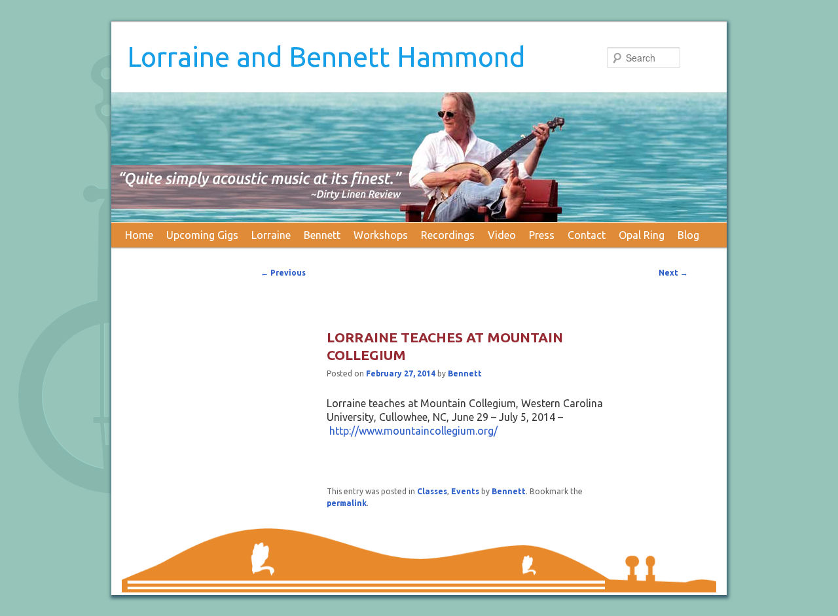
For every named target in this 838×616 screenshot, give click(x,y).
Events (465, 491)
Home (139, 235)
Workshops (381, 235)
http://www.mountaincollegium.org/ (413, 431)
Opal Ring (642, 235)
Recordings (448, 235)
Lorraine (271, 235)
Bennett (322, 235)
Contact (587, 235)
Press (542, 235)
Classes (432, 491)
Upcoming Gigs (202, 235)
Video (502, 235)
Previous (283, 272)
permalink (347, 503)
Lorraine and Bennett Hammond (326, 56)
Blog (688, 235)
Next (673, 272)
